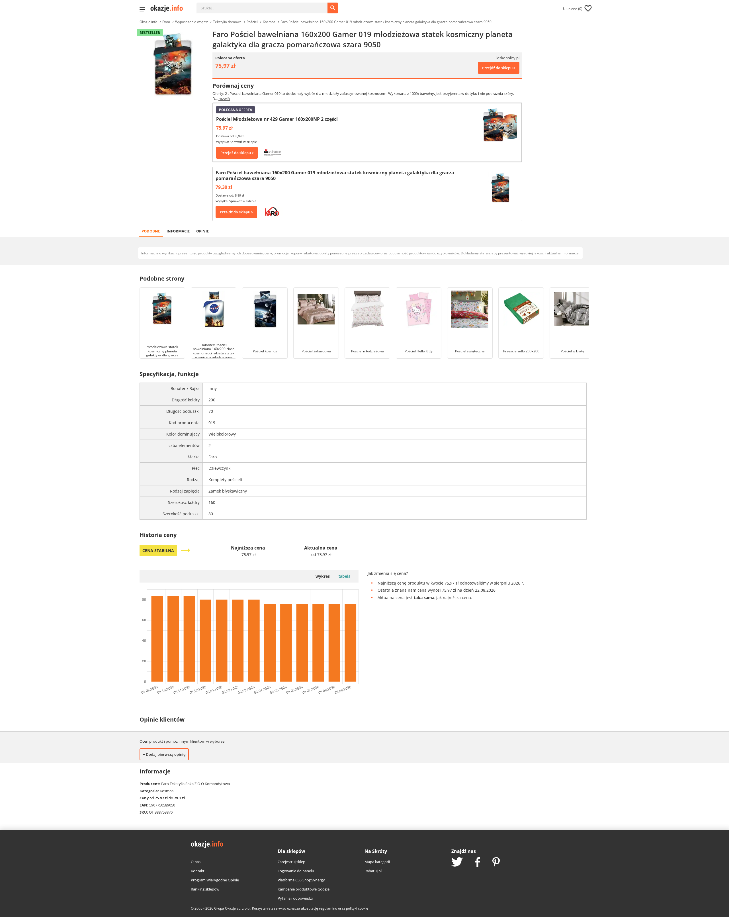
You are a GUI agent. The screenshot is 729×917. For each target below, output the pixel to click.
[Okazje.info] (168, 8)
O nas (195, 861)
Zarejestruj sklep (291, 861)
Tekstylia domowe (227, 21)
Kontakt (197, 870)
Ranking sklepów (205, 889)
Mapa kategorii (377, 861)
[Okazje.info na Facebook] (477, 862)
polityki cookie (357, 908)
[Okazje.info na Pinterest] (496, 862)
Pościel (252, 21)
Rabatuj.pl (373, 870)
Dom (166, 21)
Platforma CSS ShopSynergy (301, 880)
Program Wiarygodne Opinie (215, 880)
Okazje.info (148, 21)
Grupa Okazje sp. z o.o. (232, 908)
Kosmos (269, 21)
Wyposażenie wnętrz (191, 21)
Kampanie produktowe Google (303, 889)
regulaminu (328, 908)
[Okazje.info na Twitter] (457, 862)
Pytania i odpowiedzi (295, 898)
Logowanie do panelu (296, 870)
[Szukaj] (266, 5)
